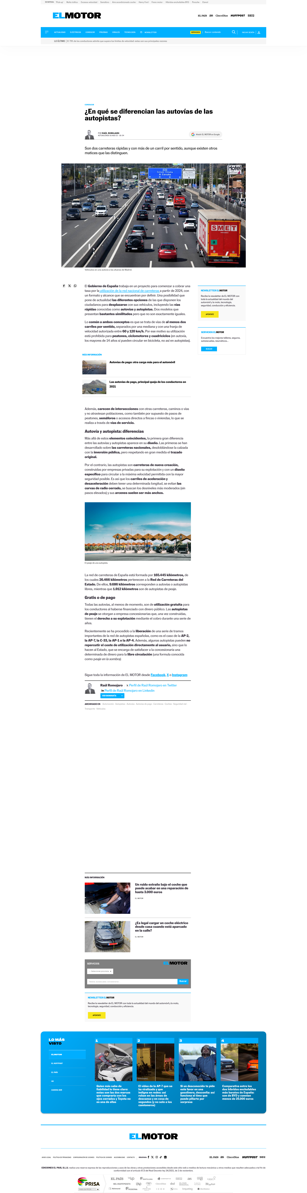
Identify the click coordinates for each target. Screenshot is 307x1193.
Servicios (195, 32)
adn (198, 1179)
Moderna (130, 1189)
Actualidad (59, 32)
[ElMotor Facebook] (148, 1157)
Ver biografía (109, 695)
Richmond (115, 1189)
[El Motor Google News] (165, 1157)
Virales (116, 32)
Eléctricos (75, 32)
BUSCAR (209, 349)
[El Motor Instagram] (157, 1157)
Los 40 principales (132, 1179)
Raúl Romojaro (110, 133)
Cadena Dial (173, 1184)
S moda (174, 1189)
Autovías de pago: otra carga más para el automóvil (142, 362)
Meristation (203, 1189)
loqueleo (188, 1189)
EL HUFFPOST (57, 1063)
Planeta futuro (196, 1184)
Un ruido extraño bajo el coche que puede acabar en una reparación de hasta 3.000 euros (161, 888)
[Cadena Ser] (251, 15)
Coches (168, 704)
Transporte (90, 709)
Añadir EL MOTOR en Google (208, 134)
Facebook (158, 675)
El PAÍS (117, 1179)
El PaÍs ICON (160, 1189)
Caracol (210, 1179)
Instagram (179, 675)
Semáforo (105, 2)
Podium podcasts (146, 1189)
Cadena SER (178, 1179)
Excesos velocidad (89, 2)
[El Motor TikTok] (161, 1157)
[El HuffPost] (237, 15)
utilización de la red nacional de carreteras (129, 291)
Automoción (108, 704)
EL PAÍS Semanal (184, 1184)
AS (52, 1081)
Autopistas (120, 704)
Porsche (196, 2)
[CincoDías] (222, 15)
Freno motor (157, 2)
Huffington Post (121, 1184)
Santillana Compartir (164, 1179)
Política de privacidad (62, 1157)
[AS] (211, 15)
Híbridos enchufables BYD (177, 2)
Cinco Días (160, 1184)
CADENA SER (56, 1090)
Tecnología (130, 32)
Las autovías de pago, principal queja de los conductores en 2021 (148, 384)
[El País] (202, 15)
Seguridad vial (179, 704)
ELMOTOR (56, 1054)
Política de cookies (104, 1157)
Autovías (131, 704)
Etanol (205, 2)
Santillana (147, 1179)
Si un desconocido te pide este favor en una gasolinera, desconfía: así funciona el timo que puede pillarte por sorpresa (197, 1094)
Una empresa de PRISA (88, 1181)
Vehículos (101, 709)
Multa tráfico (72, 2)
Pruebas (103, 32)
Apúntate (97, 1015)
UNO (139, 1184)
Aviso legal (46, 1157)
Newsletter (150, 32)
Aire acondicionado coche (124, 2)
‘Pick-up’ (60, 2)
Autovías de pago (144, 704)
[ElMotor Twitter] (152, 1157)
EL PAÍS (54, 1072)
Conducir (90, 32)
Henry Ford (144, 2)
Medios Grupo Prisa (88, 1189)
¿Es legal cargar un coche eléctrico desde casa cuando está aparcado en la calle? (161, 926)
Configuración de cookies (83, 1157)
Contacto (131, 1157)
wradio (148, 1184)
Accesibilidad (119, 1157)
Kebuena (207, 1184)
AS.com (188, 1179)
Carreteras (158, 704)
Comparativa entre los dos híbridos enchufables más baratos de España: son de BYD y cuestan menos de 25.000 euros (239, 1093)
